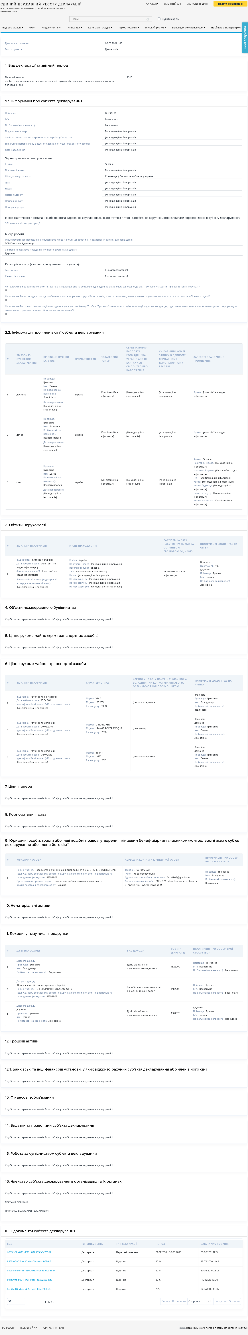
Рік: (31, 27)
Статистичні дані (197, 4)
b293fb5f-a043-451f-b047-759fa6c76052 (29, 1252)
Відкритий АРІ (172, 4)
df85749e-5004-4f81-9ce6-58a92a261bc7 (29, 1279)
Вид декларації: (11, 27)
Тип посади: (73, 27)
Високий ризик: (154, 27)
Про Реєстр (151, 4)
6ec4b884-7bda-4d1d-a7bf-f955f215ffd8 (28, 1289)
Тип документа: (49, 27)
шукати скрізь (170, 19)
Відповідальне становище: (187, 27)
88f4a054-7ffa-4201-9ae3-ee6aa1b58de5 (29, 1261)
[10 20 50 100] (16, 1301)
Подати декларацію (230, 3)
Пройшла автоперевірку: (226, 27)
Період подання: (127, 27)
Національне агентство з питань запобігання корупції (216, 1327)
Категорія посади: (99, 27)
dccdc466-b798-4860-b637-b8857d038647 (31, 1270)
